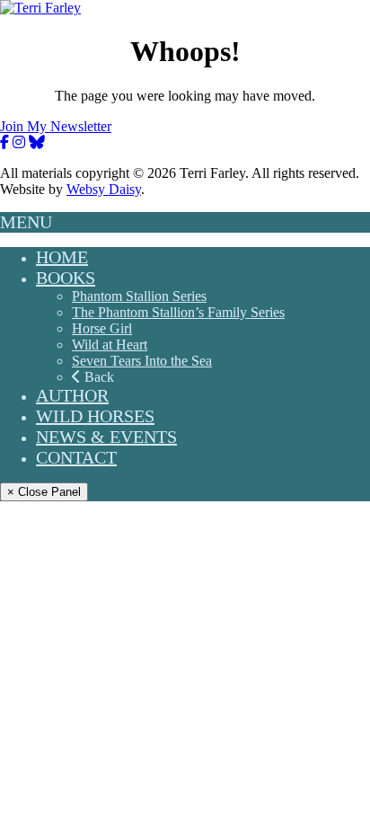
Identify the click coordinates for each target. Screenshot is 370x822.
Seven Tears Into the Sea (142, 360)
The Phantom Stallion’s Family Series (178, 312)
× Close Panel (44, 492)
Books (65, 277)
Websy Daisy (103, 189)
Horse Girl (102, 328)
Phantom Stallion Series (139, 296)
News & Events (106, 436)
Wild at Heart (109, 344)
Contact (76, 457)
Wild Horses (95, 416)
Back (97, 376)
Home (62, 257)
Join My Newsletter (55, 126)
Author (72, 395)
